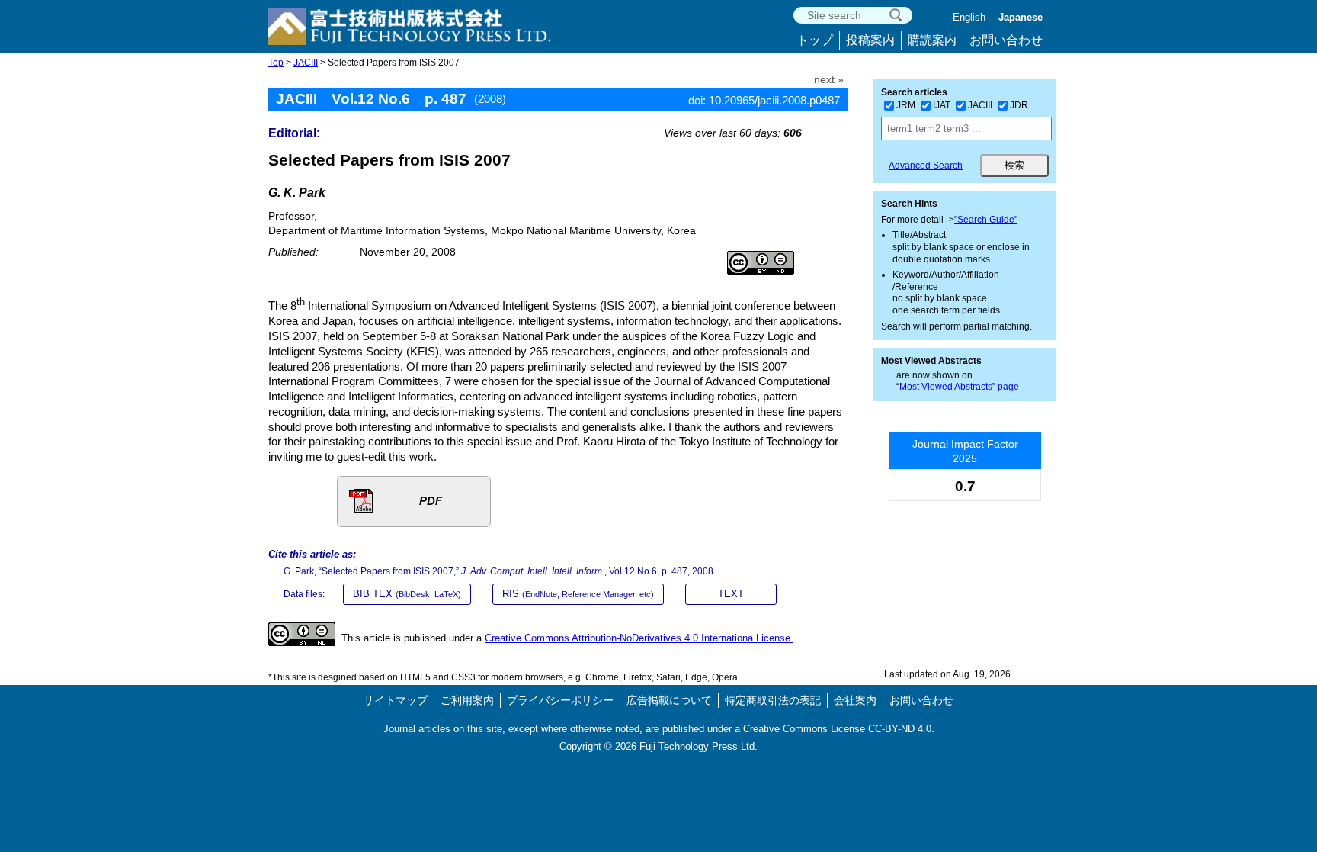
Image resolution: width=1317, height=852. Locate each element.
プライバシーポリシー (560, 700)
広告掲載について (669, 700)
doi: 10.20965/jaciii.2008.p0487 (764, 100)
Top (276, 62)
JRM (905, 105)
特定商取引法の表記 (773, 700)
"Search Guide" (985, 219)
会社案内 (855, 700)
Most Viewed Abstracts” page (959, 386)
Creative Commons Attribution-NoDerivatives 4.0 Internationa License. (639, 638)
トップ (814, 40)
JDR (1019, 105)
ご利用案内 (467, 700)
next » (829, 79)
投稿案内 (870, 40)
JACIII (305, 62)
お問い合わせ (1006, 40)
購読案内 (932, 40)
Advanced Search (926, 165)
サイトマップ (396, 700)
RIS (578, 594)
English (969, 17)
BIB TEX (407, 594)
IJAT (941, 105)
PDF (430, 500)
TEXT (731, 594)
